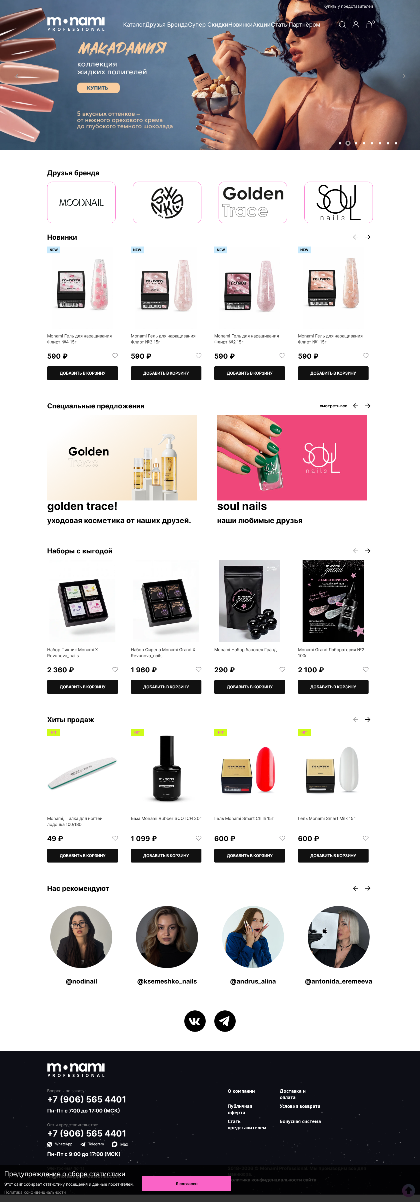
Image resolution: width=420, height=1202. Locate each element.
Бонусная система (300, 1121)
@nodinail (81, 981)
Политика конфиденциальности (35, 1192)
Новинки (240, 24)
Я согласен (186, 1183)
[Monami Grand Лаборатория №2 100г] (333, 601)
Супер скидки (208, 24)
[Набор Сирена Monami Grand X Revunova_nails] (166, 601)
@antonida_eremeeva (338, 981)
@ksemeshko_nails (167, 981)
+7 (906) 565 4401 (86, 1099)
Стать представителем (247, 1124)
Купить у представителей (348, 6)
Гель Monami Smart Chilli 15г (244, 818)
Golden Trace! (82, 506)
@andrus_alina (253, 981)
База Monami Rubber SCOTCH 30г (166, 818)
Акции (262, 24)
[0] (369, 26)
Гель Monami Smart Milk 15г (326, 818)
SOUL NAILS (242, 506)
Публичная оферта (240, 1109)
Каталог (134, 24)
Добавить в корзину (82, 373)
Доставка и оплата (293, 1094)
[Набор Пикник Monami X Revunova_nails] (82, 601)
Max (124, 1144)
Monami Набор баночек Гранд (245, 649)
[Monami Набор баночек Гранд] (249, 601)
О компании (241, 1091)
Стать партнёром (295, 24)
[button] (340, 143)
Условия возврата (300, 1106)
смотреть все (333, 406)
